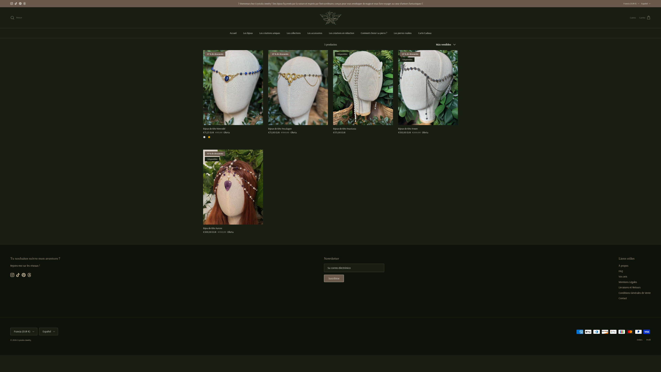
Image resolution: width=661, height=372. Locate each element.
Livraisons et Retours (630, 287)
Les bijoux (248, 33)
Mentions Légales (628, 282)
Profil (648, 339)
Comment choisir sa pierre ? (374, 33)
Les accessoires (314, 33)
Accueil (233, 33)
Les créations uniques (269, 33)
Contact (623, 298)
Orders (639, 339)
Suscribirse (333, 278)
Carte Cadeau (424, 33)
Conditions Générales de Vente (635, 292)
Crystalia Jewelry (24, 340)
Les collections (294, 33)
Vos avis (623, 276)
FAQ (621, 271)
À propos (623, 265)
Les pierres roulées (403, 33)
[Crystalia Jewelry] (330, 18)
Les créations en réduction (341, 33)
